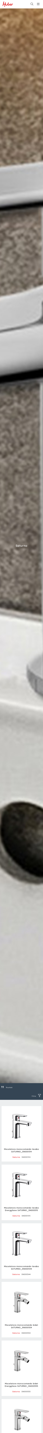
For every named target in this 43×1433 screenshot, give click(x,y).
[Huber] (8, 4)
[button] (38, 4)
